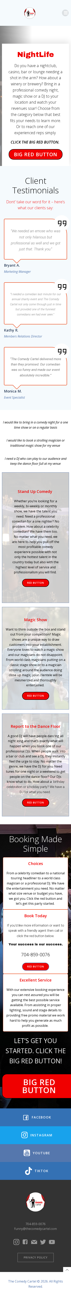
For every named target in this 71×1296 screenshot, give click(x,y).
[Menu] (65, 13)
